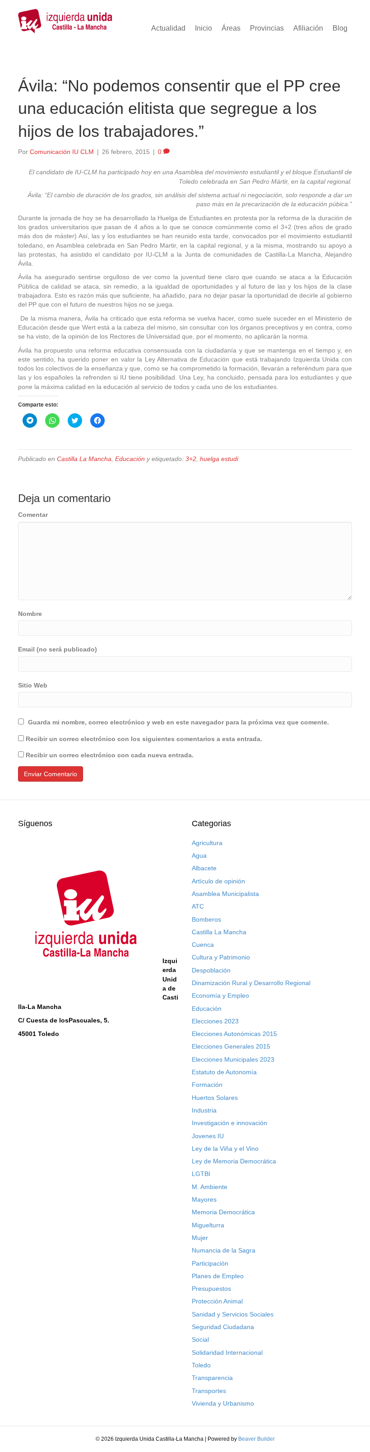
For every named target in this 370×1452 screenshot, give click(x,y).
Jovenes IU (208, 1136)
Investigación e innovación (229, 1122)
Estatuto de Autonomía (224, 1072)
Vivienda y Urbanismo (223, 1403)
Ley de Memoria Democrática (234, 1161)
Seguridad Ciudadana (223, 1326)
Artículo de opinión (218, 881)
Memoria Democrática (223, 1212)
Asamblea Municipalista (225, 893)
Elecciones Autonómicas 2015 (234, 1033)
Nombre (30, 613)
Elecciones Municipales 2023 (233, 1059)
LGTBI (201, 1173)
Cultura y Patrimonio (221, 957)
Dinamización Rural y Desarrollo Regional (251, 982)
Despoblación (211, 970)
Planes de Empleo (218, 1276)
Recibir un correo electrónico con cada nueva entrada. (110, 755)
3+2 (190, 458)
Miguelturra (208, 1225)
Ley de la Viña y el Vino (225, 1148)
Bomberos (206, 919)
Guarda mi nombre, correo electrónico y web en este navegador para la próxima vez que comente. (178, 722)
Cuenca (203, 944)
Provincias (267, 28)
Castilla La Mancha (84, 458)
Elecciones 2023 (215, 1021)
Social (200, 1339)
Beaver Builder (256, 1439)
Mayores (204, 1199)
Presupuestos (211, 1288)
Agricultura (207, 842)
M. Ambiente (209, 1186)
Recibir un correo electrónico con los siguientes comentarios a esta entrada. (144, 738)
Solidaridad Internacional (227, 1352)
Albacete (204, 868)
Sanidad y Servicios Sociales (232, 1314)
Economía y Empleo (220, 995)
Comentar (33, 514)
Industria (204, 1110)
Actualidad (168, 28)
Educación (130, 458)
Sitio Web (32, 685)
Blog (340, 28)
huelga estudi (219, 458)
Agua (199, 855)
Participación (210, 1263)
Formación (207, 1084)
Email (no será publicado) (57, 649)
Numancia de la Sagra (223, 1250)
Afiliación (308, 28)
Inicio (203, 28)
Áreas (231, 28)
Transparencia (212, 1377)
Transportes (209, 1390)
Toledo (201, 1365)
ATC (198, 906)
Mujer (200, 1237)
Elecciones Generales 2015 (231, 1046)
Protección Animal (217, 1301)
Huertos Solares (215, 1097)
